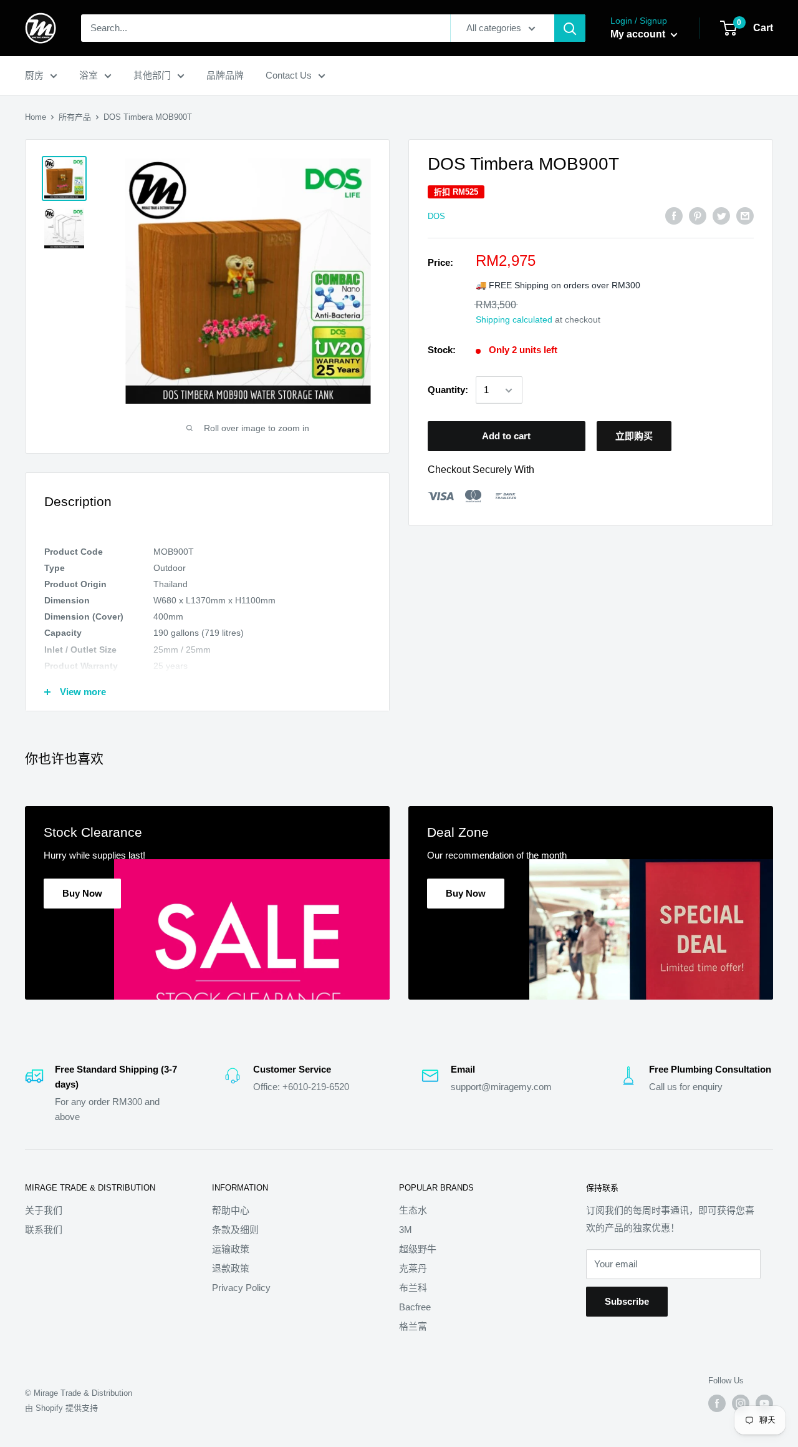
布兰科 (413, 1287)
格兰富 (413, 1326)
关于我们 (43, 1210)
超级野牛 (417, 1249)
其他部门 (152, 75)
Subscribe (627, 1301)
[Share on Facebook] (674, 216)
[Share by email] (745, 216)
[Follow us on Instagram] (740, 1403)
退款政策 (230, 1268)
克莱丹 (413, 1268)
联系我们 (43, 1229)
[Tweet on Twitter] (721, 216)
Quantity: (448, 390)
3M (405, 1229)
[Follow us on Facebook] (717, 1403)
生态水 (413, 1210)
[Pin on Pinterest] (697, 216)
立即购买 (634, 436)
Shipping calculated (514, 320)
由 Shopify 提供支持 (61, 1408)
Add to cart (506, 436)
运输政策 (230, 1249)
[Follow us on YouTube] (764, 1403)
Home (35, 117)
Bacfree (415, 1307)
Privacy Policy (241, 1287)
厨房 (34, 75)
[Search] (569, 28)
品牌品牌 (225, 75)
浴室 (88, 75)
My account (639, 34)
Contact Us (289, 75)
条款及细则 (235, 1229)
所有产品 (75, 117)
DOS (436, 216)
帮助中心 (230, 1210)
